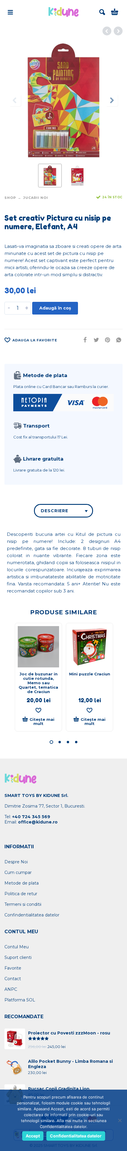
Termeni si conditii (22, 904)
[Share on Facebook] (83, 340)
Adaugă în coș (55, 308)
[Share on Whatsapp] (117, 340)
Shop (10, 198)
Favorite (12, 968)
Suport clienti (18, 957)
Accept (33, 1135)
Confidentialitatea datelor (76, 1135)
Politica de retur (20, 893)
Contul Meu (16, 946)
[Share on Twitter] (94, 340)
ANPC (10, 989)
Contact (12, 978)
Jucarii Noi (35, 198)
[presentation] (15, 100)
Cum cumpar (18, 872)
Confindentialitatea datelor (31, 915)
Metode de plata (21, 883)
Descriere (54, 510)
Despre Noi (16, 862)
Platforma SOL (19, 1000)
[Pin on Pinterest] (105, 340)
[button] (51, 742)
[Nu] (120, 1120)
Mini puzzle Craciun (89, 674)
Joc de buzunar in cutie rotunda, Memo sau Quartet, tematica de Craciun (38, 683)
